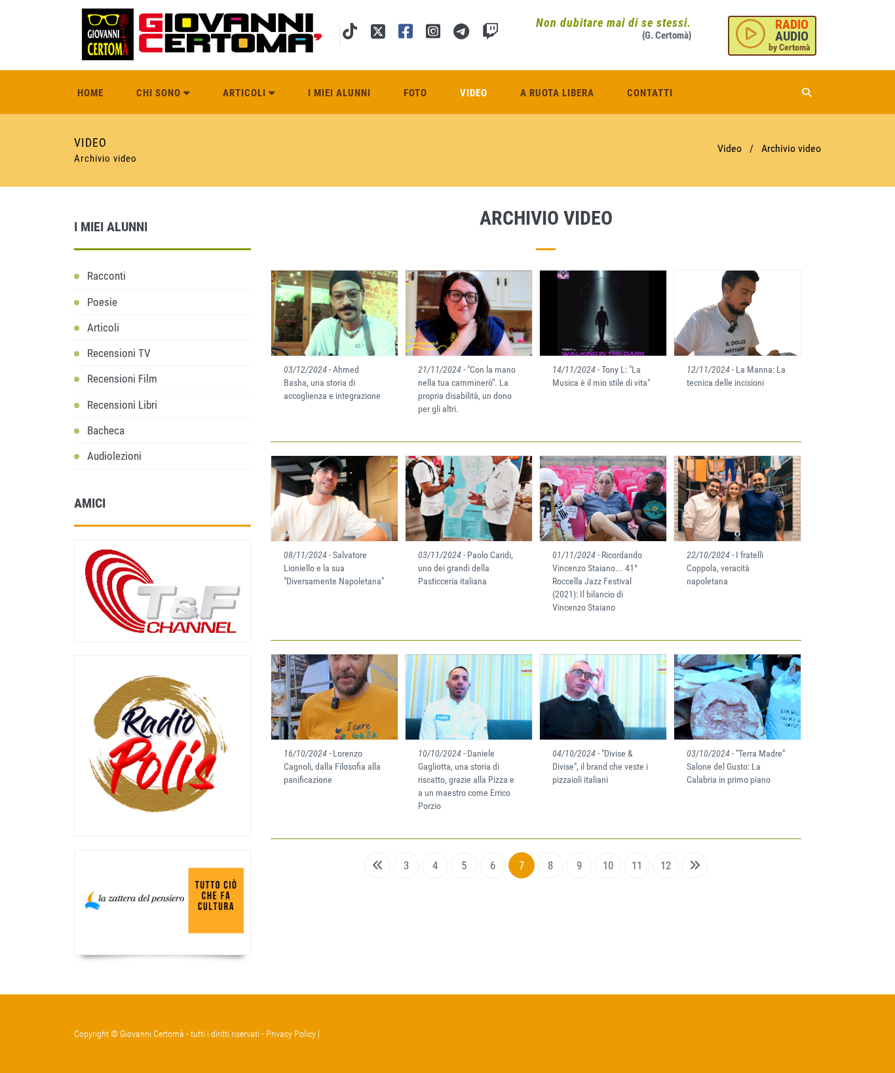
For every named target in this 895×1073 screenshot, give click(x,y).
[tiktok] (350, 34)
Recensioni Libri (122, 404)
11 (637, 865)
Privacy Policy (291, 1033)
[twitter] (378, 34)
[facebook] (405, 34)
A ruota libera (557, 93)
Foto (415, 93)
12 (665, 865)
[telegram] (461, 34)
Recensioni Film (122, 378)
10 (608, 865)
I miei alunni (339, 93)
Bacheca (105, 430)
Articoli (246, 93)
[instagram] (433, 34)
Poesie (102, 302)
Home (90, 93)
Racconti (106, 275)
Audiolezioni (114, 455)
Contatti (650, 93)
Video (473, 93)
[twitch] (490, 34)
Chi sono (159, 93)
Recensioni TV (119, 353)
